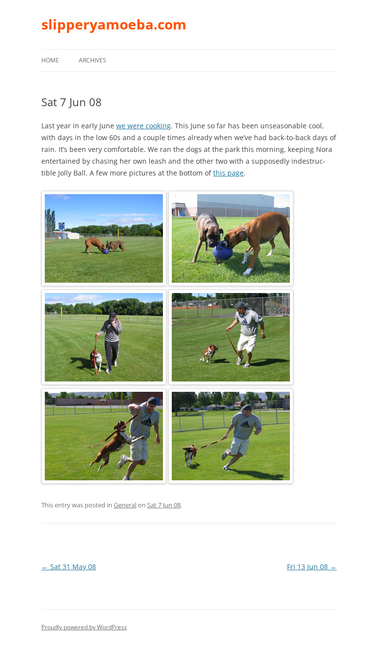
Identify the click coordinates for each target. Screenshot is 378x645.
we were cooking (143, 125)
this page (228, 172)
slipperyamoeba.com (114, 24)
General (125, 504)
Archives (92, 60)
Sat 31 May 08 (68, 566)
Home (50, 60)
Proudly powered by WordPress (84, 627)
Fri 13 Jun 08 (312, 566)
